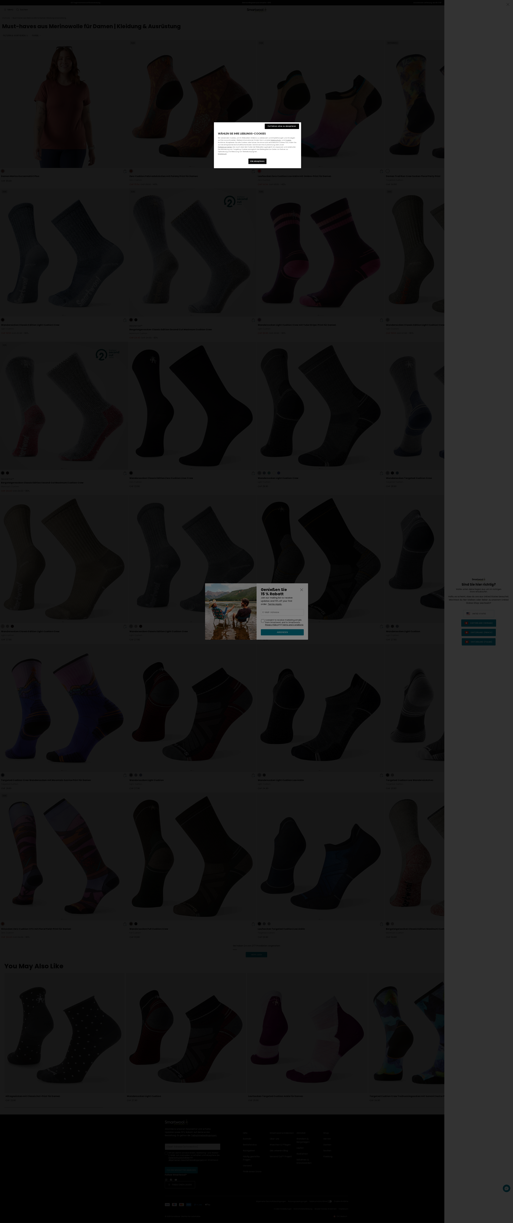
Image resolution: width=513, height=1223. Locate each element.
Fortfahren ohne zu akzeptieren (282, 126)
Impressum (222, 154)
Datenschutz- (276, 140)
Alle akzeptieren (257, 161)
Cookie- (289, 140)
